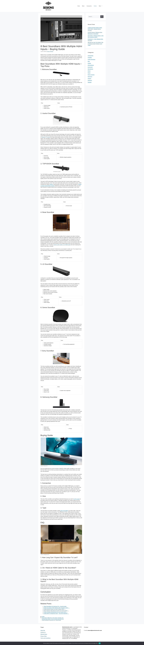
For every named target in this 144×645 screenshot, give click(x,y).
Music (83, 6)
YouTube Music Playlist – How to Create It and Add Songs (53, 618)
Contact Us (43, 632)
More (100, 6)
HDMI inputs (49, 617)
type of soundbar (64, 510)
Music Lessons (91, 74)
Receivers (90, 76)
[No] (142, 643)
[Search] (102, 16)
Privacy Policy (43, 636)
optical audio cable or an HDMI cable (62, 244)
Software (90, 80)
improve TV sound (46, 137)
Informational (91, 65)
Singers (89, 78)
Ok (99, 643)
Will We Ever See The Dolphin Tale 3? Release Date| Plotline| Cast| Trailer (95, 44)
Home (78, 6)
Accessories (89, 6)
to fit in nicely (77, 499)
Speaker (89, 82)
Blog (89, 61)
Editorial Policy (43, 634)
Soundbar (59, 617)
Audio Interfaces (91, 59)
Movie (89, 70)
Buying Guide (44, 617)
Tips (62, 617)
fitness (51, 184)
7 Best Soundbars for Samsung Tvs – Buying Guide (51, 620)
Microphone (90, 69)
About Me (42, 630)
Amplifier (90, 57)
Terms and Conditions (45, 638)
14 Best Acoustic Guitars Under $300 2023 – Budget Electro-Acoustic (95, 29)
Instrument (90, 67)
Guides (95, 6)
